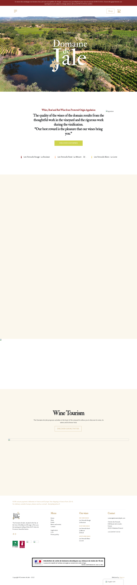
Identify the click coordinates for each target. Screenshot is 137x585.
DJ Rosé (81, 533)
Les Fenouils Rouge (32, 157)
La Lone (114, 157)
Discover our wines (68, 143)
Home (52, 518)
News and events (56, 524)
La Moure (77, 157)
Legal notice (54, 530)
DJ (84, 157)
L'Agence (121, 577)
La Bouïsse (45, 157)
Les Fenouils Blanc (102, 157)
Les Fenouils (83, 528)
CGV (52, 532)
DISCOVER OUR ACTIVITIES (68, 429)
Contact (53, 526)
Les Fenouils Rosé (65, 157)
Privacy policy (55, 534)
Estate (52, 522)
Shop (110, 11)
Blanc (88, 538)
